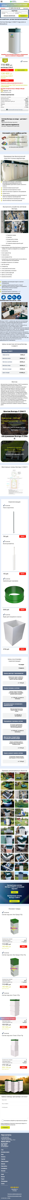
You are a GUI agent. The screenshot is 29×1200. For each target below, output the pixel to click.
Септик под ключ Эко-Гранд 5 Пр (12, 914)
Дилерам (3, 1163)
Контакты (25, 8)
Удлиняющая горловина (10, 581)
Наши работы (4, 1166)
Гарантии (3, 1159)
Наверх (25, 1)
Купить (7, 70)
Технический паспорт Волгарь (15, 109)
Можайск (3, 8)
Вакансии (3, 1170)
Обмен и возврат (4, 1161)
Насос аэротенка (8, 507)
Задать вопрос (21, 70)
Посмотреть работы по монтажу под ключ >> (12, 83)
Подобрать (23, 15)
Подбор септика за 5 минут (8, 1018)
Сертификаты (4, 1168)
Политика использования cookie (14, 1196)
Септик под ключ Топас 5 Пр (11, 995)
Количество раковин (18, 12)
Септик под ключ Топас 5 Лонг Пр (12, 1035)
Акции (2, 1174)
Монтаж (3, 1176)
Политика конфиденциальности (14, 1194)
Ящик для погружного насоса (12, 617)
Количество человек (4, 12)
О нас (2, 1149)
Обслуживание (4, 1181)
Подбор (2, 1183)
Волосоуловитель (8, 543)
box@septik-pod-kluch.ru (6, 1138)
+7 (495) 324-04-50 (14, 8)
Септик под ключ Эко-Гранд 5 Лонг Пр (14, 955)
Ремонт (2, 1179)
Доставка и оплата (5, 1152)
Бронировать (14, 901)
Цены (2, 1154)
